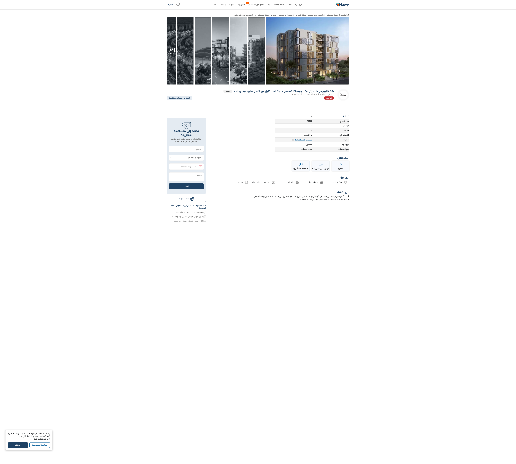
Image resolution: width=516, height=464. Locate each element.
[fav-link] (177, 4)
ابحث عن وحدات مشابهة (179, 97)
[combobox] (189, 158)
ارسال (186, 186)
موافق (17, 445)
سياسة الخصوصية (40, 445)
